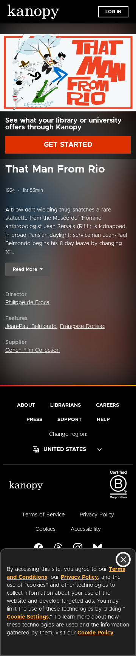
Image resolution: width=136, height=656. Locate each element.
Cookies (46, 529)
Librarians (65, 405)
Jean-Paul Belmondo (31, 326)
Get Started (68, 144)
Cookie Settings (28, 617)
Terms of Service (43, 515)
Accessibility (86, 529)
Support (69, 419)
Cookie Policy (95, 633)
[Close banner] (123, 559)
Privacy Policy (79, 577)
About (26, 405)
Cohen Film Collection (32, 350)
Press (34, 419)
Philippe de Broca (27, 302)
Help (103, 419)
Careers (107, 405)
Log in (113, 11)
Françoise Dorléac (82, 326)
